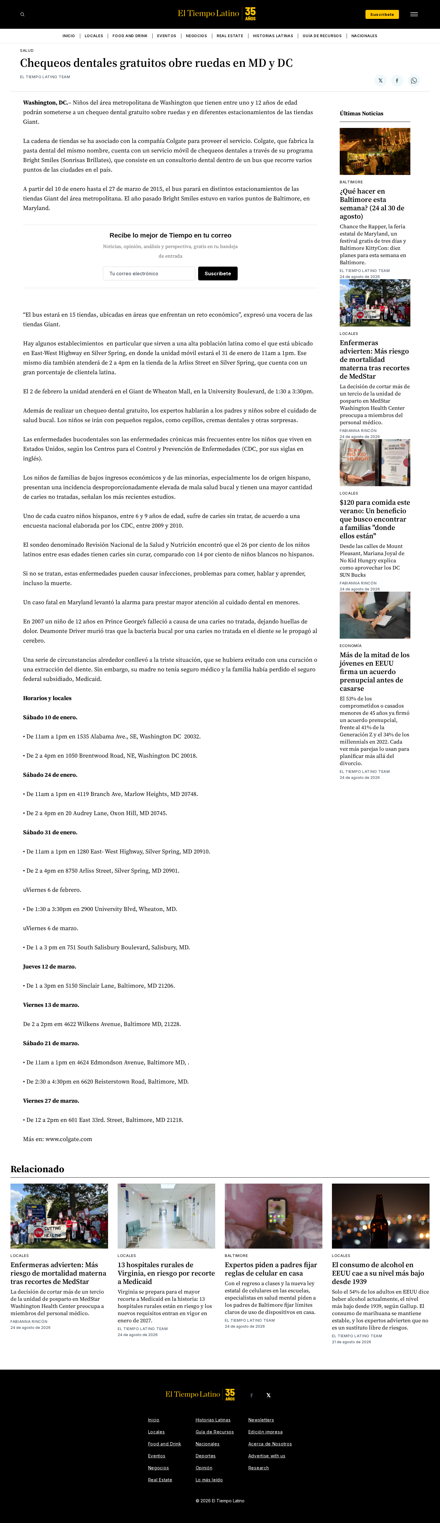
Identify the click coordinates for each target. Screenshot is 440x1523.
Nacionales (364, 36)
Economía (351, 645)
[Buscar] (22, 14)
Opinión (204, 1467)
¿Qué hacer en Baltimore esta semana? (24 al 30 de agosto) (372, 203)
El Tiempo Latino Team (45, 77)
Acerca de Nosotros (270, 1443)
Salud (27, 50)
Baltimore (351, 182)
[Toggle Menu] (414, 14)
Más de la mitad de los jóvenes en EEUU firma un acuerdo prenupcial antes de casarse (375, 671)
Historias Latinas (273, 36)
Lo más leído (209, 1479)
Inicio (69, 36)
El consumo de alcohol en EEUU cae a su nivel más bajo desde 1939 (378, 1273)
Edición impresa (265, 1431)
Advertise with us (267, 1455)
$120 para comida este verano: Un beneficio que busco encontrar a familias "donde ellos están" (375, 519)
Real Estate (230, 36)
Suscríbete (382, 14)
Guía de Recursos (322, 36)
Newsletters (261, 1419)
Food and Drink (130, 36)
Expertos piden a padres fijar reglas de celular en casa (271, 1269)
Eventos (166, 36)
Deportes (206, 1455)
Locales (94, 36)
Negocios (196, 36)
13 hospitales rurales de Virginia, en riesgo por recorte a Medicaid (166, 1273)
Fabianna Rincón (358, 430)
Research (258, 1467)
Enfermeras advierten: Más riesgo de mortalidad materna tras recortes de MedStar (375, 359)
